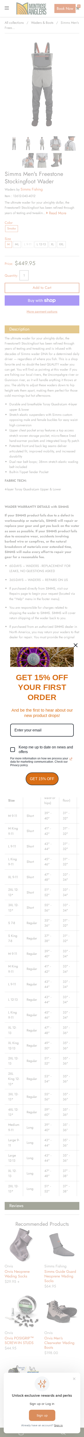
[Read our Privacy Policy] (71, 759)
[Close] (75, 645)
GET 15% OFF (42, 779)
